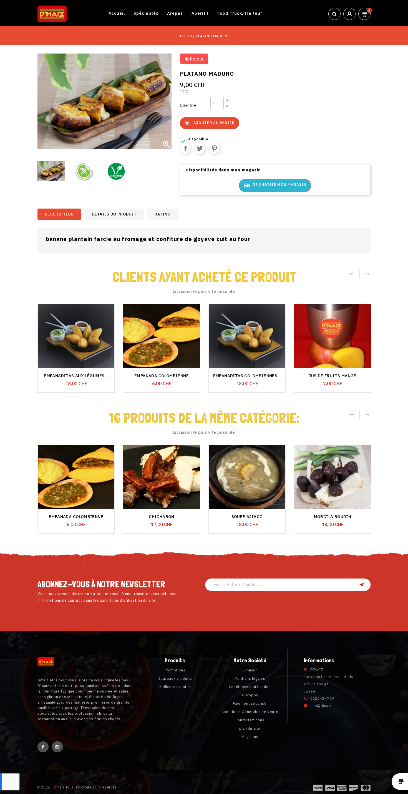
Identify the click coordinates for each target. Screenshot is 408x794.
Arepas (175, 13)
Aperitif (200, 13)
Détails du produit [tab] (114, 214)
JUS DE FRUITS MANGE (332, 375)
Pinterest (214, 148)
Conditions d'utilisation (250, 686)
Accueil (117, 13)
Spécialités (146, 13)
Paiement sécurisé (249, 703)
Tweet (199, 148)
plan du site (249, 728)
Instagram (57, 747)
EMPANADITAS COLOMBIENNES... (247, 375)
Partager (185, 148)
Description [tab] (59, 214)
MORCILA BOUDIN (332, 516)
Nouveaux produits (175, 678)
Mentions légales (250, 678)
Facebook (43, 747)
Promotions (175, 670)
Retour (196, 59)
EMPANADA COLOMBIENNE (161, 375)
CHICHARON (161, 516)
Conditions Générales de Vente (249, 711)
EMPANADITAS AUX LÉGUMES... (76, 375)
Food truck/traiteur (239, 13)
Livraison (250, 670)
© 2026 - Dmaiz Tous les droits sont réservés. (77, 787)
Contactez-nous (249, 720)
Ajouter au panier (210, 123)
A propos (249, 695)
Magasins (249, 736)
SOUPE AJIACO (247, 516)
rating (163, 214)
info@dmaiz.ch (323, 705)
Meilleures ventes (175, 686)
